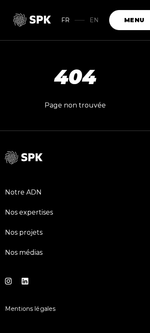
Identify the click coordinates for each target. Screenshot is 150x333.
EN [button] (94, 20)
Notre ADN (23, 192)
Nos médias (23, 252)
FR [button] (65, 20)
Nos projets (23, 232)
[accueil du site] (32, 20)
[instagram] (8, 281)
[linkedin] (25, 281)
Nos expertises (29, 212)
